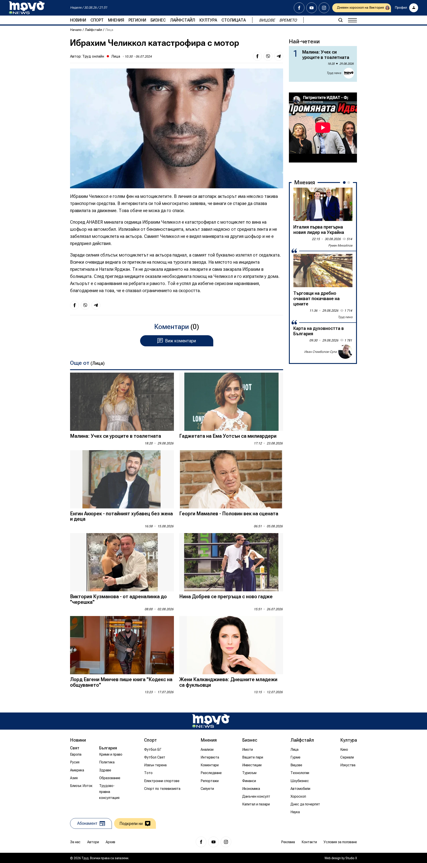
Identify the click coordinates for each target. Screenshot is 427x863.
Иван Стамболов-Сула (320, 351)
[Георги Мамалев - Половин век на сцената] (231, 479)
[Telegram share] (278, 56)
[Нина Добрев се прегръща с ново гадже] (231, 562)
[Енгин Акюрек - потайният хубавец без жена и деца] (122, 479)
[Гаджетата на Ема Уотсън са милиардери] (231, 402)
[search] (340, 20)
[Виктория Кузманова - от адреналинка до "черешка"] (122, 562)
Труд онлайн (93, 56)
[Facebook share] (257, 56)
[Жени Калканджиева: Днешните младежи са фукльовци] (231, 645)
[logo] (26, 7)
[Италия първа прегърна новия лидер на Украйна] (322, 204)
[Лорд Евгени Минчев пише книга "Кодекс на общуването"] (122, 645)
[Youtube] (311, 7)
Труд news (333, 73)
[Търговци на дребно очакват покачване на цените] (322, 270)
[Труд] (211, 721)
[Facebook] (299, 7)
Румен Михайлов (340, 245)
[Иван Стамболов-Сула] (345, 352)
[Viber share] (268, 56)
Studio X (351, 858)
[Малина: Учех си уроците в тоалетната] (122, 402)
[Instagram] (324, 7)
